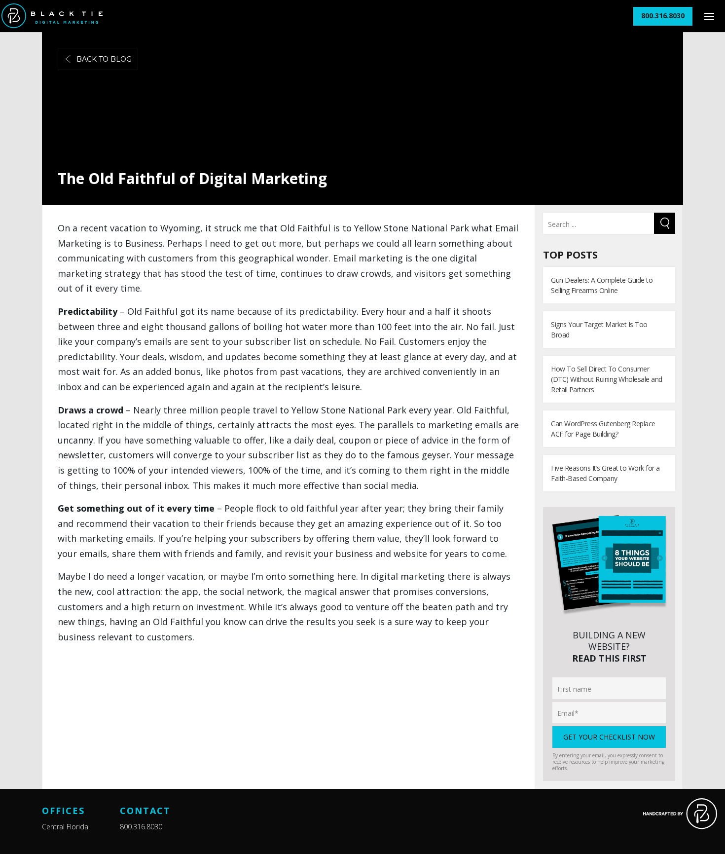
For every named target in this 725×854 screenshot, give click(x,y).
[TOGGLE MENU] (709, 16)
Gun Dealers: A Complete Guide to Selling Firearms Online (601, 285)
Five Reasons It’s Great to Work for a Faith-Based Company (605, 473)
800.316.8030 (141, 826)
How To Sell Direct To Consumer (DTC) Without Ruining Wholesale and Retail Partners (606, 379)
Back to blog (104, 59)
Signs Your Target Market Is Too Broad (599, 329)
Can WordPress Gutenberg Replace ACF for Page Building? (603, 429)
